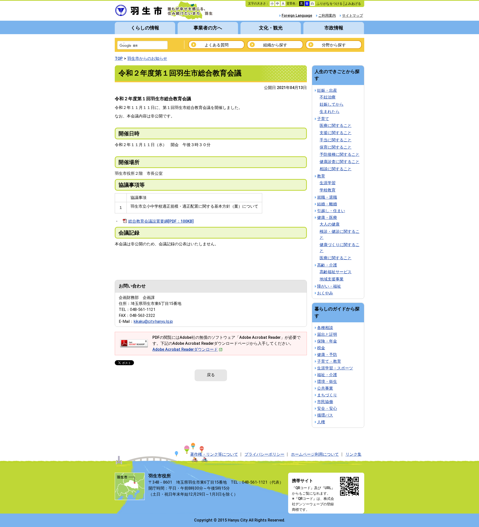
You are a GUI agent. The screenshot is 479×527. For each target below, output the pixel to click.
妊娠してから (332, 104)
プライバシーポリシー (264, 454)
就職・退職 (327, 197)
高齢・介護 (327, 265)
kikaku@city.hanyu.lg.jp (153, 321)
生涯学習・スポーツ (335, 368)
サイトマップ (352, 15)
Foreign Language (297, 15)
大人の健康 (330, 224)
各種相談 (325, 327)
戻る (211, 374)
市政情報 (333, 28)
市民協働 (325, 401)
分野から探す (334, 45)
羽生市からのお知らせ (147, 58)
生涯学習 (328, 182)
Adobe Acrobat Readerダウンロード (185, 349)
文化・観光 (271, 28)
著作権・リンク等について (214, 454)
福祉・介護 (327, 374)
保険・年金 (327, 341)
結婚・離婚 (327, 204)
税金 (321, 348)
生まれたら (330, 111)
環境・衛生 (327, 381)
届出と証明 (327, 334)
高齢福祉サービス (336, 271)
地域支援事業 (332, 279)
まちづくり (327, 395)
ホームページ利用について (315, 454)
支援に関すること (336, 132)
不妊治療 (328, 97)
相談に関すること (336, 169)
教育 (321, 176)
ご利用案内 (327, 15)
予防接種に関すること (339, 154)
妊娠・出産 (327, 90)
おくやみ (325, 293)
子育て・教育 (329, 361)
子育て (323, 118)
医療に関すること (336, 125)
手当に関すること (336, 140)
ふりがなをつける (330, 3)
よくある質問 (217, 45)
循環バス (325, 415)
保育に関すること (336, 147)
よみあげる (353, 3)
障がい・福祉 (329, 286)
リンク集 (353, 454)
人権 (321, 422)
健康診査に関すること (339, 161)
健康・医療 (327, 217)
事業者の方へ (208, 28)
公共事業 (325, 388)
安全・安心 (327, 408)
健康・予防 (327, 354)
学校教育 (328, 190)
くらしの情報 (145, 28)
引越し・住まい (331, 210)
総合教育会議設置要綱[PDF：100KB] (161, 221)
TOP (119, 58)
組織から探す (275, 45)
